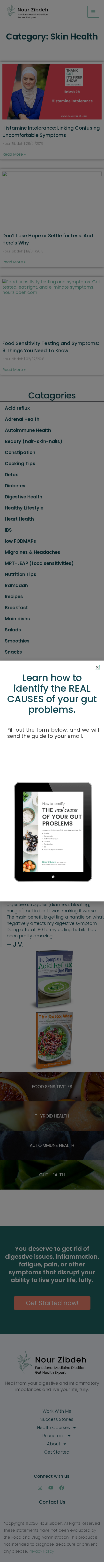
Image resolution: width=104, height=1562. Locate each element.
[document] (52, 781)
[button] (97, 667)
